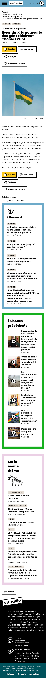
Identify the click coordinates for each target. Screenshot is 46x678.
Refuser (10, 674)
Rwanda (20, 200)
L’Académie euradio (22, 643)
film (3, 200)
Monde (11, 519)
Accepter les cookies (29, 674)
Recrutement (20, 640)
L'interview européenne (12, 16)
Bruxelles (16, 24)
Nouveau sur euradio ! (17, 506)
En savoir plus (33, 670)
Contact (18, 638)
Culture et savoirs (16, 492)
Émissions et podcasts (12, 14)
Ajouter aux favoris (16, 63)
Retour (11, 591)
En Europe (6, 24)
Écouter (11, 49)
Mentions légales (21, 645)
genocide (11, 200)
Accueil (5, 12)
